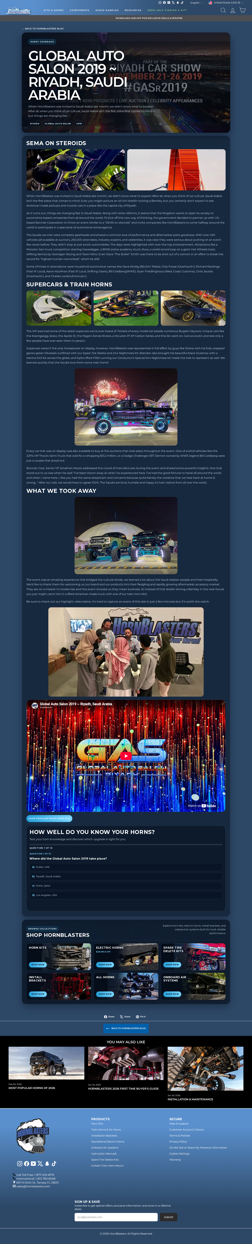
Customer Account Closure (186, 1129)
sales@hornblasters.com (33, 1186)
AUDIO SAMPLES (107, 10)
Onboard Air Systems (104, 1147)
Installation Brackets (104, 1135)
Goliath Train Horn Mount (107, 1165)
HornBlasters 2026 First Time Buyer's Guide (123, 1088)
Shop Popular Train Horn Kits (49, 818)
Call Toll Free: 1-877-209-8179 (35, 1175)
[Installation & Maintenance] (205, 1069)
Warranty (175, 1159)
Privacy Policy (178, 1141)
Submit (168, 1217)
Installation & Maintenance (190, 1099)
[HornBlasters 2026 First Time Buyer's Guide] (126, 1063)
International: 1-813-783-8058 (35, 1178)
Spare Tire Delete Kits (105, 1159)
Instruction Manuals (104, 1153)
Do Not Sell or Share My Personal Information (198, 1147)
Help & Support (179, 1123)
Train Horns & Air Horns (106, 1129)
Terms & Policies (179, 1135)
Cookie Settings (179, 1153)
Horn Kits (97, 1123)
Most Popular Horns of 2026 (32, 1088)
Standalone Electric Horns (107, 1141)
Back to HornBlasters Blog (43, 28)
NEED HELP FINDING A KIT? (167, 10)
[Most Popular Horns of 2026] (46, 1063)
